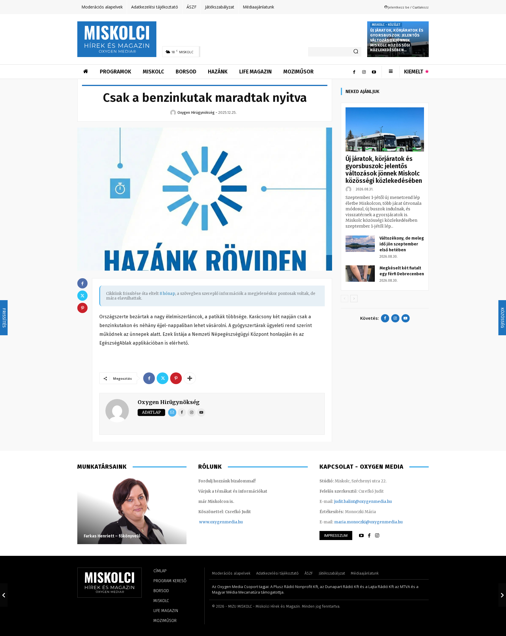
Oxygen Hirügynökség (168, 402)
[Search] (355, 51)
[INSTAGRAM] (377, 535)
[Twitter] (162, 378)
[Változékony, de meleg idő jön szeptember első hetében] (360, 244)
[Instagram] (364, 71)
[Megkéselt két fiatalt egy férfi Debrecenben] (360, 273)
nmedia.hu (232, 522)
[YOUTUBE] (361, 535)
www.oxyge (210, 522)
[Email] (172, 412)
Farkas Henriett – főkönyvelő (112, 536)
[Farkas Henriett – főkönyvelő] (132, 510)
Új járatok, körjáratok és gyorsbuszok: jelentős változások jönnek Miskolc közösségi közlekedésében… (396, 40)
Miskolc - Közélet (386, 25)
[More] (190, 378)
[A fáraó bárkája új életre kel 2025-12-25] (4, 595)
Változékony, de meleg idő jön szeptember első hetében (402, 244)
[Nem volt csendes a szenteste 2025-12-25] (502, 595)
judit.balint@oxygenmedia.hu (363, 501)
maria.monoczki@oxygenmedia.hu (368, 522)
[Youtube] (374, 71)
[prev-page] (344, 298)
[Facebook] (354, 71)
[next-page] (354, 298)
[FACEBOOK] (369, 535)
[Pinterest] (176, 378)
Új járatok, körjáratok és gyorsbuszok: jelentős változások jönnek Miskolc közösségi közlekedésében (384, 170)
